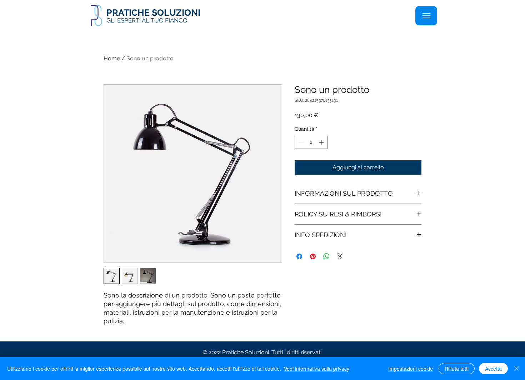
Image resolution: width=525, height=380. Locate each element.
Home (112, 58)
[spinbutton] (311, 142)
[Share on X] (340, 256)
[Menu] (426, 15)
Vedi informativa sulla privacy (316, 368)
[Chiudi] (516, 368)
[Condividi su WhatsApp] (326, 256)
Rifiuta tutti (457, 368)
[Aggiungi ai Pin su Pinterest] (313, 256)
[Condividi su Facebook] (299, 256)
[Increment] (322, 142)
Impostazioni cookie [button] (410, 368)
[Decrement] (300, 142)
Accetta (493, 368)
